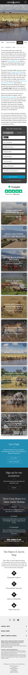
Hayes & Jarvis (13, 2)
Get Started (13, 177)
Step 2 (20, 132)
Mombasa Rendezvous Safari (9, 97)
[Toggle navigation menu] (25, 2)
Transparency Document (14, 668)
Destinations (8, 47)
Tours (20, 42)
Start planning (14, 461)
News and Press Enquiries (14, 666)
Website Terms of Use (14, 672)
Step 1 (8, 132)
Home (2, 47)
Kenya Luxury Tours (21, 47)
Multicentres (10, 42)
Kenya (14, 47)
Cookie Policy (14, 667)
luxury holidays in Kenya (13, 61)
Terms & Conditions (14, 670)
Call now (14, 458)
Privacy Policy (14, 669)
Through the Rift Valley (17, 72)
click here (18, 643)
